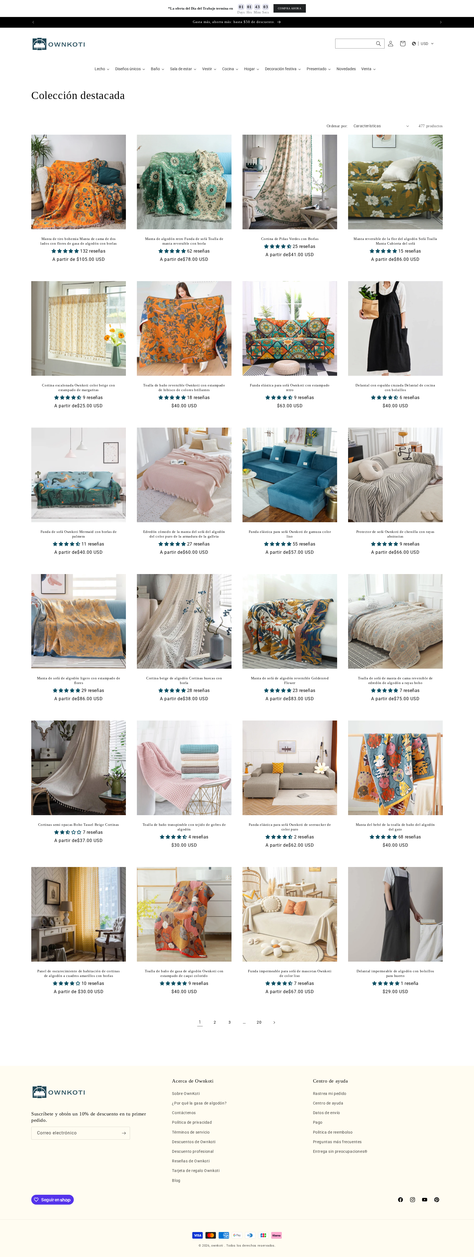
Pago (318, 1122)
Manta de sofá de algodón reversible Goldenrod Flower (290, 680)
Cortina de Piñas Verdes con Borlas (289, 239)
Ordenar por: (337, 126)
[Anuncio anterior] (33, 22)
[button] (360, 44)
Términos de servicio (191, 1132)
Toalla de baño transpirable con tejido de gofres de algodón (184, 827)
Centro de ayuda (328, 1103)
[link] (200, 1022)
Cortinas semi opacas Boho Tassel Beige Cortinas (78, 825)
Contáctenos (184, 1113)
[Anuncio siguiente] (441, 22)
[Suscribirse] (124, 1133)
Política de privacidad (192, 1122)
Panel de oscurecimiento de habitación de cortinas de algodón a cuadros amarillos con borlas (78, 973)
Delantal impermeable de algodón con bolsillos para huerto (395, 973)
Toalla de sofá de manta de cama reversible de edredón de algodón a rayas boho (395, 680)
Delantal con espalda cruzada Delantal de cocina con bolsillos (395, 387)
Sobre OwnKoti (186, 1093)
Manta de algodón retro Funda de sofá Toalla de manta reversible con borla (184, 241)
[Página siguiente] (274, 1022)
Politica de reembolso (333, 1132)
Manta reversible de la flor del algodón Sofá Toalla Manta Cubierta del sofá (395, 241)
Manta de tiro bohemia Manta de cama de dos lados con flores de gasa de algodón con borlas (78, 241)
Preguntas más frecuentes (337, 1142)
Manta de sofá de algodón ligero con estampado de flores (78, 680)
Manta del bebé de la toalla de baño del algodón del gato (395, 827)
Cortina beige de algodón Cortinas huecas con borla (184, 680)
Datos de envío (326, 1113)
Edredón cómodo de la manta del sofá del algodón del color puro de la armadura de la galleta (184, 534)
